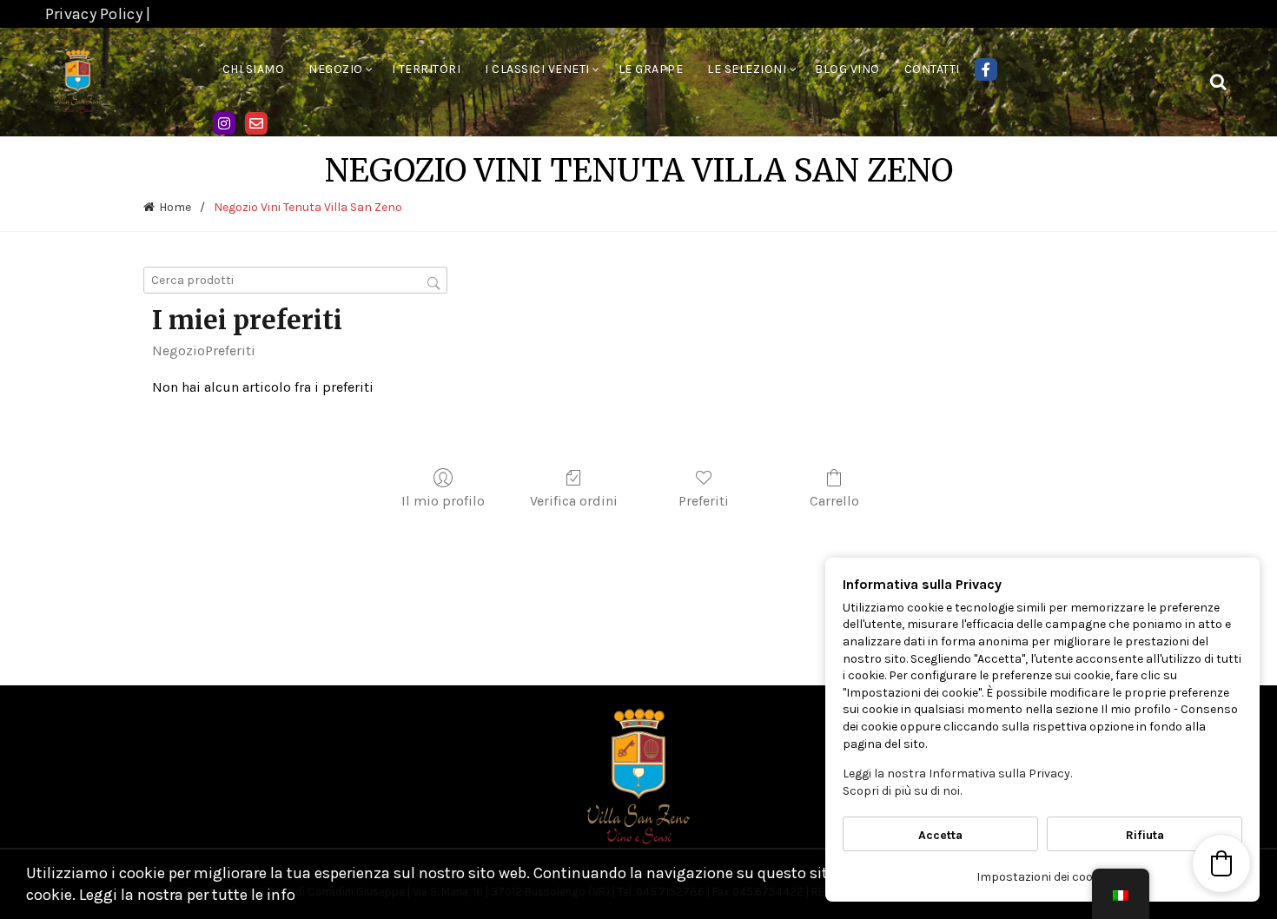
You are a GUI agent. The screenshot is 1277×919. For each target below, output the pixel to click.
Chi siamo (253, 69)
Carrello (834, 501)
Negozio (335, 69)
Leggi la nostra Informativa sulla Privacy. (957, 773)
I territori (426, 69)
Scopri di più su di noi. (902, 790)
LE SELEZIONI (746, 69)
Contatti (932, 69)
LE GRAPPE (651, 69)
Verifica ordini (574, 501)
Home (175, 207)
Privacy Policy (93, 13)
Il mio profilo (443, 501)
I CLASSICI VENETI (537, 69)
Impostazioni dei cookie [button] (1042, 876)
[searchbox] (295, 280)
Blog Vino (847, 69)
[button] (1221, 863)
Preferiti (230, 350)
